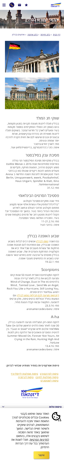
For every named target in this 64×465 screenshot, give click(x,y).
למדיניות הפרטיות (39, 439)
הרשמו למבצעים (26, 5)
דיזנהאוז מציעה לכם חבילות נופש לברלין (38, 295)
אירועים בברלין (18, 34)
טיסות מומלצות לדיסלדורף (24, 374)
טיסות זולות (55, 407)
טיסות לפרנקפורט (49, 374)
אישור (41, 455)
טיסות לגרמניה (26, 377)
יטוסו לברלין (42, 241)
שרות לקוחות (19, 5)
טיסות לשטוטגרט (49, 380)
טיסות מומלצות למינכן (47, 377)
